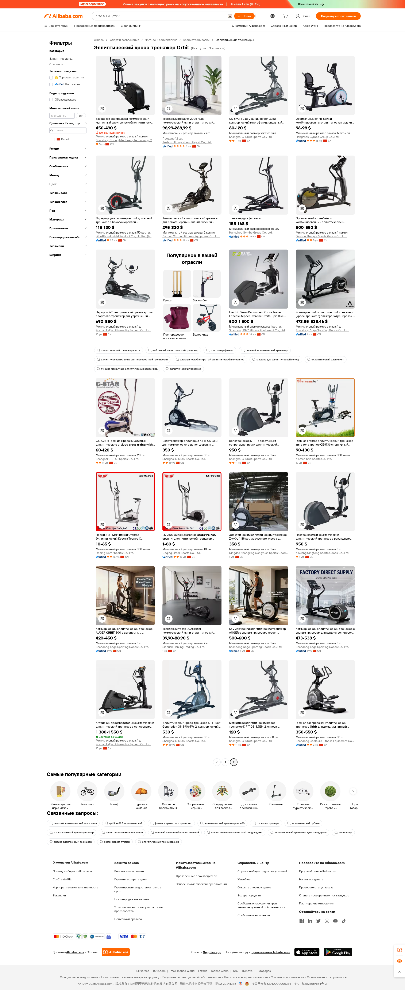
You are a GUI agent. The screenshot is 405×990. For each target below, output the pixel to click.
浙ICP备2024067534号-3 (310, 983)
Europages (264, 971)
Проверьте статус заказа (316, 887)
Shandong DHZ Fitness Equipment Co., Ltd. (257, 330)
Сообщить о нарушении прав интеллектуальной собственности (261, 905)
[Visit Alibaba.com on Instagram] (326, 920)
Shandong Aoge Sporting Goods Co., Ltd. (322, 330)
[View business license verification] (241, 984)
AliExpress (142, 971)
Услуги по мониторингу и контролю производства (138, 909)
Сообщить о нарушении (254, 915)
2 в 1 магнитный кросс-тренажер (74, 832)
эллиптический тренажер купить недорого (301, 832)
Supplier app (212, 952)
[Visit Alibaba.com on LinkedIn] (310, 920)
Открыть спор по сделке (254, 887)
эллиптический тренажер (185, 368)
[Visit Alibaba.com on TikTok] (343, 920)
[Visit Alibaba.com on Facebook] (301, 920)
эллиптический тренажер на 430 (224, 823)
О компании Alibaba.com (70, 862)
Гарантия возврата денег (131, 879)
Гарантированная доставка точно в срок (137, 889)
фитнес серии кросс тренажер (173, 823)
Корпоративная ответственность (75, 887)
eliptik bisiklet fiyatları (117, 841)
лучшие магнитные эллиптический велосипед (129, 368)
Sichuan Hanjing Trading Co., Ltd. (183, 647)
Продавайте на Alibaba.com (317, 871)
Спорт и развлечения (124, 40)
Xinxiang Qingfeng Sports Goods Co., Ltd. (322, 553)
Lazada (202, 971)
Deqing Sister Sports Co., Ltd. (115, 553)
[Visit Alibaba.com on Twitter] (318, 920)
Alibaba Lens (75, 952)
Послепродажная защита (131, 899)
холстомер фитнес (222, 350)
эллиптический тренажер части (120, 350)
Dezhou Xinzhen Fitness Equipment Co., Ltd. (191, 236)
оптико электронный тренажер (73, 841)
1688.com (159, 971)
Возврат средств (249, 895)
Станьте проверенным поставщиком (324, 895)
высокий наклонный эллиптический (177, 832)
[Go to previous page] (217, 762)
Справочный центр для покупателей (262, 871)
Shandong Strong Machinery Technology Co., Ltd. (125, 140)
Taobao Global (220, 971)
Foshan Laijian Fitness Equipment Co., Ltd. (123, 330)
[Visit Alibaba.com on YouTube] (335, 920)
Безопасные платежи (129, 871)
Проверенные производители (196, 876)
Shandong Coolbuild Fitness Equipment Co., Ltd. (325, 741)
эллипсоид (345, 832)
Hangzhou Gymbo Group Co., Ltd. (317, 136)
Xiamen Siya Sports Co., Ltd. (314, 459)
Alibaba (99, 40)
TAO (235, 971)
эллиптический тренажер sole (160, 841)
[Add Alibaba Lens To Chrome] (116, 952)
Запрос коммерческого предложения (201, 884)
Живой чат (245, 879)
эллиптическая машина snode (124, 832)
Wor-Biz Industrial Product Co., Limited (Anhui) (125, 236)
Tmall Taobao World (181, 971)
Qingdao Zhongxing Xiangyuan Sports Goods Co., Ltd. (258, 553)
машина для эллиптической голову (277, 359)
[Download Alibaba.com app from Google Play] (338, 952)
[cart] (286, 16)
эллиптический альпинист (328, 359)
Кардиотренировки (196, 40)
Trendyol (247, 971)
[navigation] (68, 401)
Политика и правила (128, 919)
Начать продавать (311, 879)
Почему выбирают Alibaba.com (73, 871)
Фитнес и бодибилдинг (161, 40)
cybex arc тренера (268, 823)
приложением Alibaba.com (271, 952)
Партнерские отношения (316, 903)
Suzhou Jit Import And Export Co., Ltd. (187, 142)
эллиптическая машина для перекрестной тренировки (134, 359)
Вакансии (59, 895)
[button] (229, 16)
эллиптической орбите (306, 823)
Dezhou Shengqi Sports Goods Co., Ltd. (321, 236)
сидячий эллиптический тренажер (267, 350)
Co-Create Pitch (63, 879)
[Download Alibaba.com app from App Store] (307, 952)
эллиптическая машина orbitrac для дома (236, 832)
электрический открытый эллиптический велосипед (212, 359)
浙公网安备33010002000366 (271, 983)
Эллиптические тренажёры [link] (235, 40)
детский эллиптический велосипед (75, 823)
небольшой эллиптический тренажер (175, 350)
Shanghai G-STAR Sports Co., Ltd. (250, 136)
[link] (399, 949)
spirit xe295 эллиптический (125, 823)
